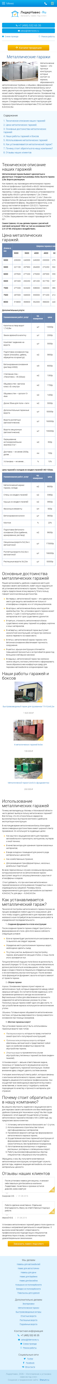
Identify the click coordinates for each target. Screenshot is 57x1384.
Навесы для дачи (28, 1272)
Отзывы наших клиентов (17, 152)
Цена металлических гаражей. (20, 124)
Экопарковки (28, 1303)
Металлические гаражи (28, 1307)
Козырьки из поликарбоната (28, 1284)
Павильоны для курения (28, 1293)
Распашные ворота (28, 1320)
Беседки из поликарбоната (28, 1288)
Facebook (30, 1363)
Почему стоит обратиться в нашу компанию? (28, 148)
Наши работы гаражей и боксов (21, 136)
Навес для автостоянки (28, 1268)
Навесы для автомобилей (28, 1264)
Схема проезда (11, 36)
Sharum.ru (44, 1379)
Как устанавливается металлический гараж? (27, 144)
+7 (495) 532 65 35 (29, 25)
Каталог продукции (30, 47)
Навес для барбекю (28, 1276)
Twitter (30, 1358)
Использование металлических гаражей (25, 140)
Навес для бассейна (29, 1280)
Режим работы (48, 36)
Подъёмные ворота (28, 1324)
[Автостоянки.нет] (28, 13)
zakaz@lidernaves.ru (29, 30)
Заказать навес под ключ (28, 1243)
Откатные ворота (28, 1316)
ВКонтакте (30, 1367)
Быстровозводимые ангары (28, 1312)
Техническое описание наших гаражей (24, 120)
